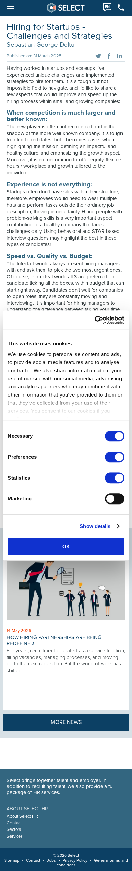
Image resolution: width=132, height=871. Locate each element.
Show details (95, 526)
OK (66, 546)
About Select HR (22, 816)
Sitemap (11, 860)
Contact (14, 823)
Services (15, 836)
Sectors (14, 829)
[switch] (114, 457)
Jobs (51, 860)
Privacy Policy (75, 860)
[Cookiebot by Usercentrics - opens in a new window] (95, 320)
